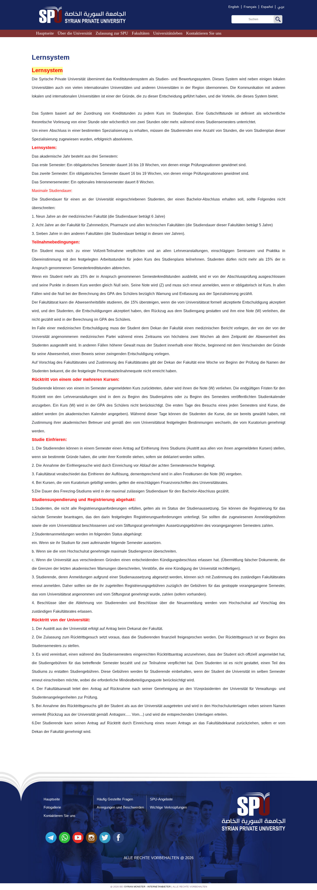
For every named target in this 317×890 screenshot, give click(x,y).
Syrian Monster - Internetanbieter (147, 886)
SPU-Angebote (161, 799)
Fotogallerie (52, 807)
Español (267, 7)
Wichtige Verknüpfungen (168, 807)
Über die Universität (75, 33)
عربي (281, 7)
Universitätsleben (167, 33)
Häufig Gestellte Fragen (115, 799)
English (233, 7)
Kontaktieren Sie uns (203, 33)
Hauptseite (45, 33)
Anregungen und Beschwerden (120, 807)
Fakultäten (140, 33)
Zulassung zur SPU (112, 33)
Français (250, 7)
